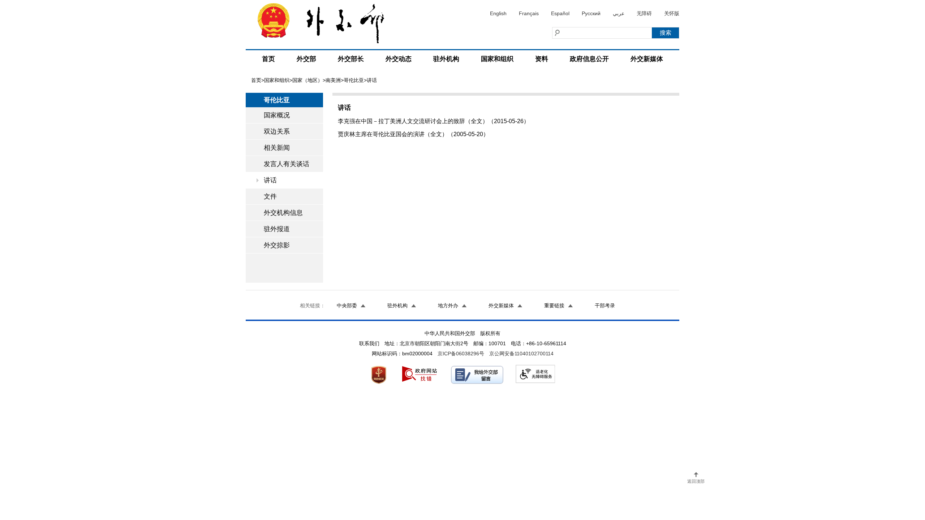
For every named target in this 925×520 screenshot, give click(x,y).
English (498, 13)
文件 (270, 196)
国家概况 (277, 115)
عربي (618, 13)
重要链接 (554, 305)
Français (529, 13)
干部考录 (605, 305)
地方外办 (448, 305)
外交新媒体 (647, 58)
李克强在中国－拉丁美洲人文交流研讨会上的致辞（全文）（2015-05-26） (433, 121)
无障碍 (644, 13)
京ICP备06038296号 (461, 353)
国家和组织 (497, 58)
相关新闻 (277, 147)
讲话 (270, 180)
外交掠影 (277, 245)
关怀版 (671, 13)
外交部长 (351, 58)
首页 (268, 58)
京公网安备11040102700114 (521, 353)
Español (560, 13)
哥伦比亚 (354, 80)
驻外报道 (277, 229)
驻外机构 (446, 58)
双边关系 (277, 131)
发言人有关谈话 (286, 164)
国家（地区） (307, 80)
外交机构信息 (283, 212)
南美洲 (333, 80)
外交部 (306, 58)
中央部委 (347, 305)
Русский (591, 13)
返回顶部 (696, 481)
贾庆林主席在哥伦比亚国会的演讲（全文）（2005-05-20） (413, 134)
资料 (541, 58)
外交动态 (399, 58)
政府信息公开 (589, 58)
